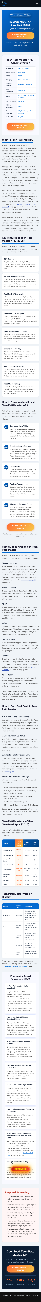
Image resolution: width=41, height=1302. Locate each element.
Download (20, 1168)
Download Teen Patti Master (20, 35)
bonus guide (9, 772)
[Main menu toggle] (37, 4)
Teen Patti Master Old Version (16, 966)
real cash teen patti (28, 580)
